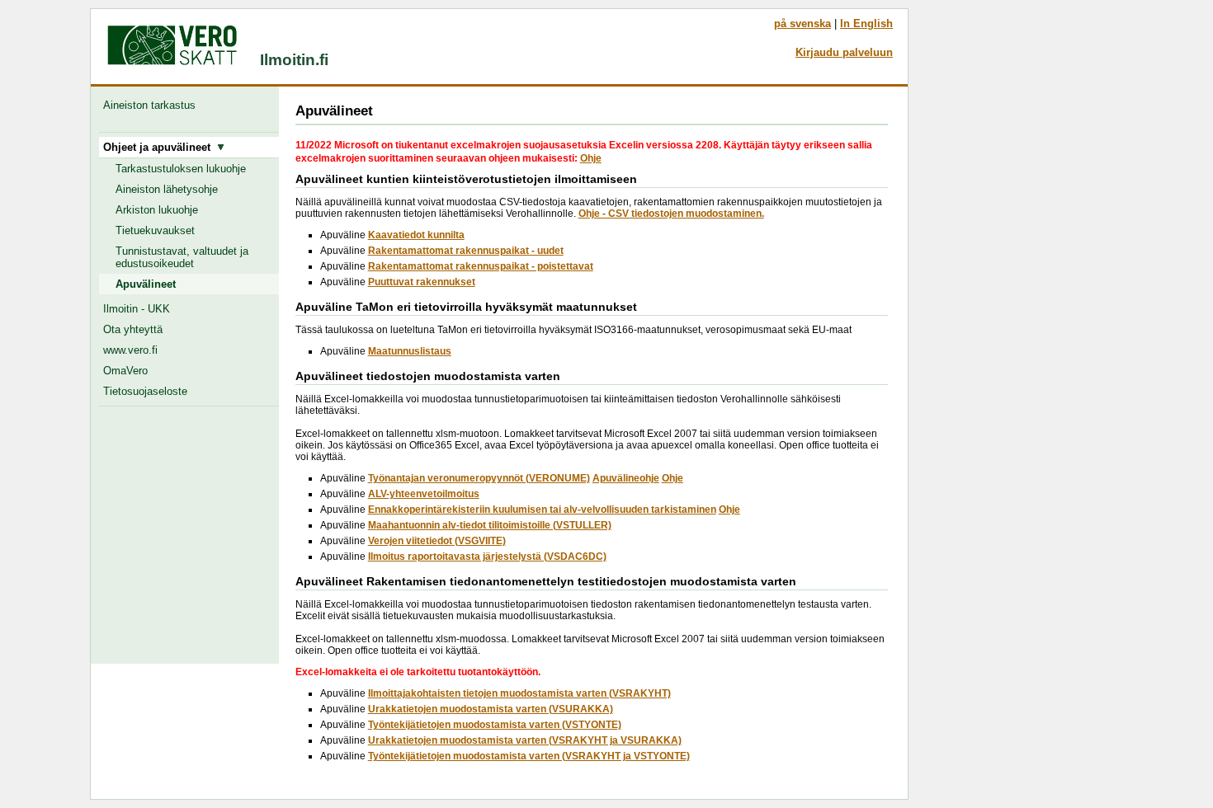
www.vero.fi (130, 350)
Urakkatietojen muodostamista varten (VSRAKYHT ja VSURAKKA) (525, 740)
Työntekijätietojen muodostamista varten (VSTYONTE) (494, 724)
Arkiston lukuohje (157, 210)
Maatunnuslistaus (409, 351)
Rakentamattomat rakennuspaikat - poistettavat (480, 266)
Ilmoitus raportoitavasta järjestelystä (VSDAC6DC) (487, 556)
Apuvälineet (146, 284)
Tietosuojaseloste (145, 391)
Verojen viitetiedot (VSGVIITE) (437, 541)
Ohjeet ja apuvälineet (160, 147)
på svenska (802, 23)
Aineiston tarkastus (152, 105)
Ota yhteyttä (133, 329)
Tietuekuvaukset (155, 230)
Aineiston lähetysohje (167, 189)
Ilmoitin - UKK (136, 309)
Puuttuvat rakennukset (421, 282)
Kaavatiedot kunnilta (416, 235)
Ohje (591, 158)
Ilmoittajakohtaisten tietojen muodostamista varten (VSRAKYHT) (519, 693)
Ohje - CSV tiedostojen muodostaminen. (671, 213)
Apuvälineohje (625, 478)
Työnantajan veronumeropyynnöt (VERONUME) (479, 478)
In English (866, 23)
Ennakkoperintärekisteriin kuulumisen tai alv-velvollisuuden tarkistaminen (542, 509)
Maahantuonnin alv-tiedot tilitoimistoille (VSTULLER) (489, 525)
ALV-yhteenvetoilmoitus (423, 494)
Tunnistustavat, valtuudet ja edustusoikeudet (182, 257)
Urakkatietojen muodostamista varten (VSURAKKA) (490, 709)
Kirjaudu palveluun (844, 52)
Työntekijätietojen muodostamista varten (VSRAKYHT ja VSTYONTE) (529, 756)
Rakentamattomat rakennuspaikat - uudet (466, 250)
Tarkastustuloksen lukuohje (181, 168)
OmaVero (125, 370)
